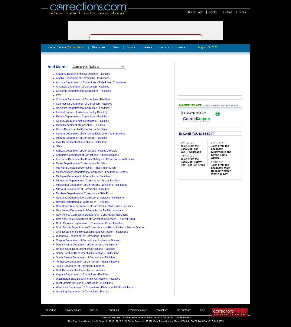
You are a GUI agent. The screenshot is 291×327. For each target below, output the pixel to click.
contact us (161, 310)
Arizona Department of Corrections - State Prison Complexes (91, 82)
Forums (164, 47)
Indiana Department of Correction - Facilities (81, 137)
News (116, 47)
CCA (59, 95)
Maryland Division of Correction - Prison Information (86, 167)
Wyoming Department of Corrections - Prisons (82, 291)
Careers (147, 47)
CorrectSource (66, 47)
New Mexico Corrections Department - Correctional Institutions (92, 214)
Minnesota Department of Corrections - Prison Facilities (88, 180)
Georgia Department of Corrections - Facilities (82, 120)
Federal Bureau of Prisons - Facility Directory (82, 112)
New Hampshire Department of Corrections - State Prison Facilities (94, 206)
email (229, 12)
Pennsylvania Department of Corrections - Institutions (86, 244)
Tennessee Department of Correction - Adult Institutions (88, 261)
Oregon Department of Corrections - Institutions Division (88, 240)
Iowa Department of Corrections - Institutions (81, 142)
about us (114, 310)
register (213, 12)
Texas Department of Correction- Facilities (80, 265)
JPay (59, 146)
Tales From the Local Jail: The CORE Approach (191, 149)
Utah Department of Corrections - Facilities (80, 270)
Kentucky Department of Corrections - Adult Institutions (87, 154)
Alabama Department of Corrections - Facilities (83, 73)
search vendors (211, 105)
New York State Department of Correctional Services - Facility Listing (95, 219)
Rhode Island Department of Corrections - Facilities (85, 248)
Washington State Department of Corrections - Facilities (88, 278)
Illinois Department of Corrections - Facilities (81, 129)
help (202, 310)
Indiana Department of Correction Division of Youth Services (90, 133)
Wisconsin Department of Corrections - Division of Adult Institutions (94, 287)
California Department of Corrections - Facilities (83, 90)
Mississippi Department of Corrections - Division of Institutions (91, 184)
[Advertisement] (208, 73)
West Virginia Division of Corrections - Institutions (84, 283)
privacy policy (73, 310)
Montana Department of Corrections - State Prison (85, 193)
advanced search (229, 105)
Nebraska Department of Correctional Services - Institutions (90, 197)
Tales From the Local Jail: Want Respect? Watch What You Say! (221, 169)
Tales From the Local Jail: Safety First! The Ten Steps (193, 162)
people (243, 12)
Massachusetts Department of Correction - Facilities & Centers (92, 172)
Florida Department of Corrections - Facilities (82, 116)
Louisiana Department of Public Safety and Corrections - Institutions (95, 159)
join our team (183, 310)
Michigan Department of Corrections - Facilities (83, 176)
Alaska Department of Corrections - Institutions (82, 78)
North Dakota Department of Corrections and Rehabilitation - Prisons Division (100, 227)
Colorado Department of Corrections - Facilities (83, 99)
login (200, 12)
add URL (95, 310)
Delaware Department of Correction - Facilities (82, 108)
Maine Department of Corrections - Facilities (81, 163)
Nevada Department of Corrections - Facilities (82, 201)
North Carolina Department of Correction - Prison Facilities (89, 223)
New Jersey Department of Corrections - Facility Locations (89, 210)
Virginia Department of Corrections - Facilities (82, 274)
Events (180, 47)
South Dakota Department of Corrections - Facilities (85, 257)
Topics (131, 47)
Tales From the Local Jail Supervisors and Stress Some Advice (221, 152)
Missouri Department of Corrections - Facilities (82, 189)
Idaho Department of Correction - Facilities (80, 125)
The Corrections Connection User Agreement (169, 317)
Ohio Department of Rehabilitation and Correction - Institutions (92, 231)
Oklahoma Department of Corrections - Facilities (83, 236)
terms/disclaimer (137, 310)
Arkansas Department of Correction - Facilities (82, 86)
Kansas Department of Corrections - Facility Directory (86, 150)
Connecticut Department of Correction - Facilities (84, 103)
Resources (98, 47)
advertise (51, 310)
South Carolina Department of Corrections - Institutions (87, 253)
